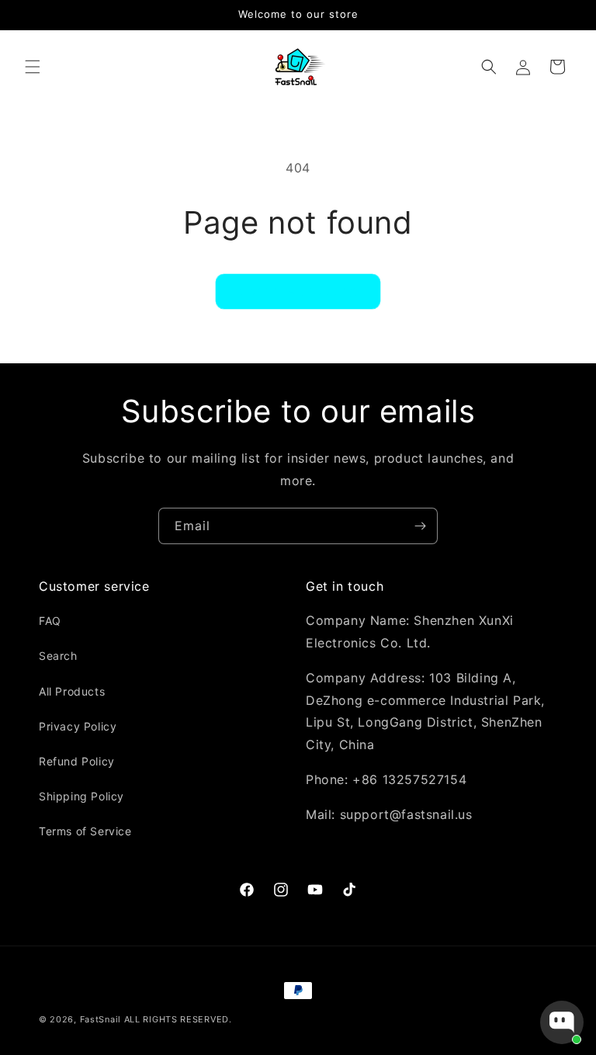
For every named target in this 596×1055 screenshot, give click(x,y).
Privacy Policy (77, 726)
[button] (33, 67)
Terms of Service (85, 831)
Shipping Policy (81, 796)
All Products (72, 691)
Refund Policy (77, 761)
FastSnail (100, 1019)
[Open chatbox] (562, 1022)
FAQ (50, 620)
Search (58, 655)
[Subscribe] (420, 526)
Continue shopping (298, 290)
